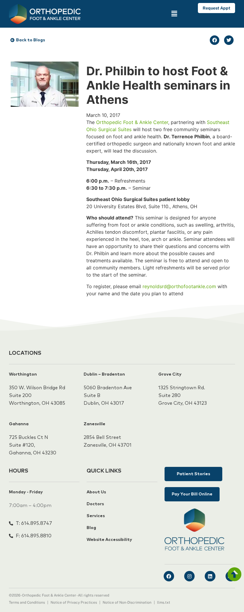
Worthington (23, 374)
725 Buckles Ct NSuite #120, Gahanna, (28, 445)
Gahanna (19, 424)
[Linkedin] (210, 576)
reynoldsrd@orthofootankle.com (179, 286)
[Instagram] (189, 576)
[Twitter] (229, 40)
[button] (151, 14)
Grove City (170, 374)
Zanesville (94, 424)
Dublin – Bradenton (104, 374)
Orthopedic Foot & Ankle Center (132, 122)
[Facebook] (214, 40)
